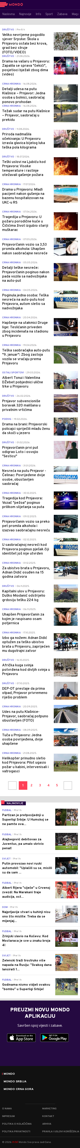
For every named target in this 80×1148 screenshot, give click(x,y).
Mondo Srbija (15, 1081)
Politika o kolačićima (17, 1124)
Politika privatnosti (16, 1131)
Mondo (9, 1074)
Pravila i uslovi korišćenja (60, 1131)
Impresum (8, 1116)
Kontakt (48, 1116)
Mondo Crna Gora (18, 1089)
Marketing (49, 1108)
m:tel (15, 1142)
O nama (7, 1108)
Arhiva (46, 1124)
